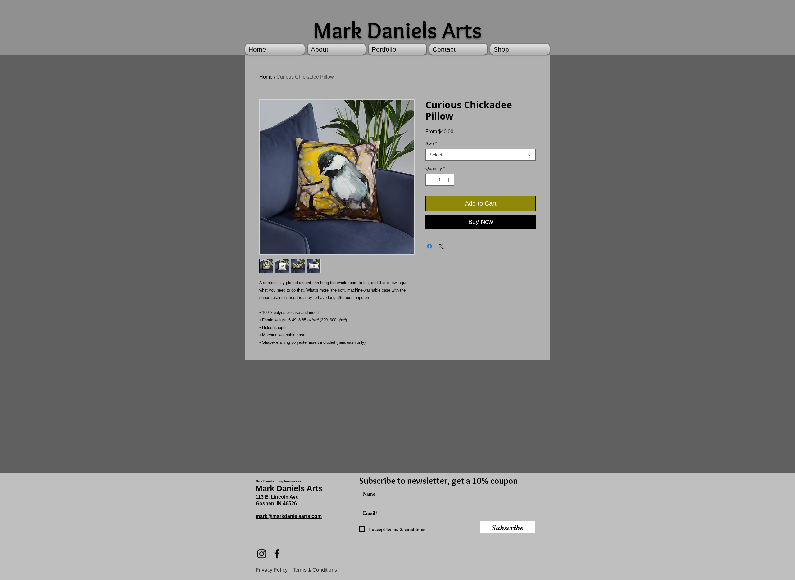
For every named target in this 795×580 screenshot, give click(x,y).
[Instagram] (262, 554)
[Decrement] (430, 179)
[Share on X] (441, 246)
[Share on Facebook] (429, 246)
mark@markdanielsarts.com (289, 516)
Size (431, 143)
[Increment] (449, 179)
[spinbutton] (439, 179)
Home (266, 76)
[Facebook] (277, 554)
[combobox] (480, 155)
